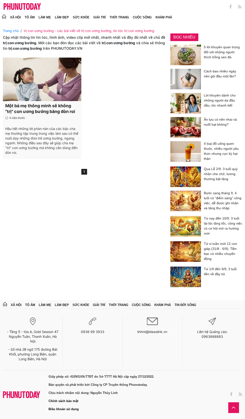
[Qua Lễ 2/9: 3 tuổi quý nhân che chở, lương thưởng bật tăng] (185, 177)
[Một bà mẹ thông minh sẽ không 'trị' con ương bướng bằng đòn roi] (42, 79)
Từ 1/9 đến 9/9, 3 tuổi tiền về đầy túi (220, 271)
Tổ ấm (30, 17)
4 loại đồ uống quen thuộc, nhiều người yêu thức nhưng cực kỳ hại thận (221, 151)
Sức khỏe (81, 17)
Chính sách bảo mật (63, 401)
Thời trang (119, 17)
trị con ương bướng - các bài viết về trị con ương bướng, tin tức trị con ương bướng (89, 31)
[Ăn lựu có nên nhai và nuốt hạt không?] (185, 127)
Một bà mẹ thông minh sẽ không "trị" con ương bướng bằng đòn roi (40, 108)
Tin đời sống (185, 305)
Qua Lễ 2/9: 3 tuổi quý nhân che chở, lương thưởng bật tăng (221, 174)
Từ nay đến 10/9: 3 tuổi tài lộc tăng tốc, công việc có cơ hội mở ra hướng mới (223, 225)
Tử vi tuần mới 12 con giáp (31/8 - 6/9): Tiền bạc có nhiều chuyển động (220, 251)
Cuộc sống (142, 17)
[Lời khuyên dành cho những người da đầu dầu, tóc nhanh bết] (185, 103)
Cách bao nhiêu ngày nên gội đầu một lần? (220, 73)
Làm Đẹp (62, 17)
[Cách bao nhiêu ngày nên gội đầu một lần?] (185, 79)
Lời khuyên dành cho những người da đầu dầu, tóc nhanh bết (220, 100)
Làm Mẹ (45, 17)
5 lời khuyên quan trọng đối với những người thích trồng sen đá (222, 52)
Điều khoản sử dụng (64, 409)
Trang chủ (11, 31)
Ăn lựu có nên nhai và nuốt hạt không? (220, 122)
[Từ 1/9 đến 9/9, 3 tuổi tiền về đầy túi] (185, 277)
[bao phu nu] (22, 7)
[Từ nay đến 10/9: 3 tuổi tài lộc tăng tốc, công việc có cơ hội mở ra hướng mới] (185, 227)
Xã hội (15, 17)
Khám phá (164, 17)
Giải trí (99, 17)
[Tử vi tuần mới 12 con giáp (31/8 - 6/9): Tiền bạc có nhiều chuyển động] (185, 252)
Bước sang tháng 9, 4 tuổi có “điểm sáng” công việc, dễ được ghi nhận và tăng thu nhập (222, 200)
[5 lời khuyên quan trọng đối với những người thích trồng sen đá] (185, 55)
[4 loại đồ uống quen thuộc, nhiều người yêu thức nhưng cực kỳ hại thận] (185, 152)
